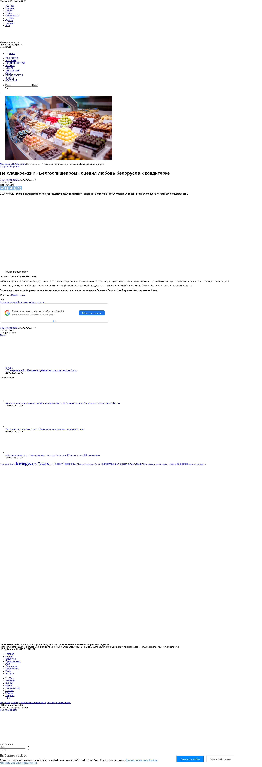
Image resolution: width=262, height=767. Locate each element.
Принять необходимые (220, 759)
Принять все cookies (190, 759)
